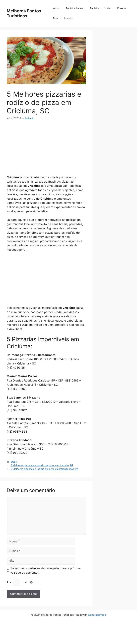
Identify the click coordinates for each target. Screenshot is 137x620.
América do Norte (100, 8)
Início (56, 8)
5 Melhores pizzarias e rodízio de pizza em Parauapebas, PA (44, 468)
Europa (121, 8)
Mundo (68, 18)
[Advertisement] (46, 149)
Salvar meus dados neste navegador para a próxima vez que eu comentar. (45, 570)
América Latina (74, 8)
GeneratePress (97, 614)
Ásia (55, 18)
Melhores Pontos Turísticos (24, 13)
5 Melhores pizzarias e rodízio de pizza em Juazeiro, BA (42, 465)
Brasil (14, 461)
